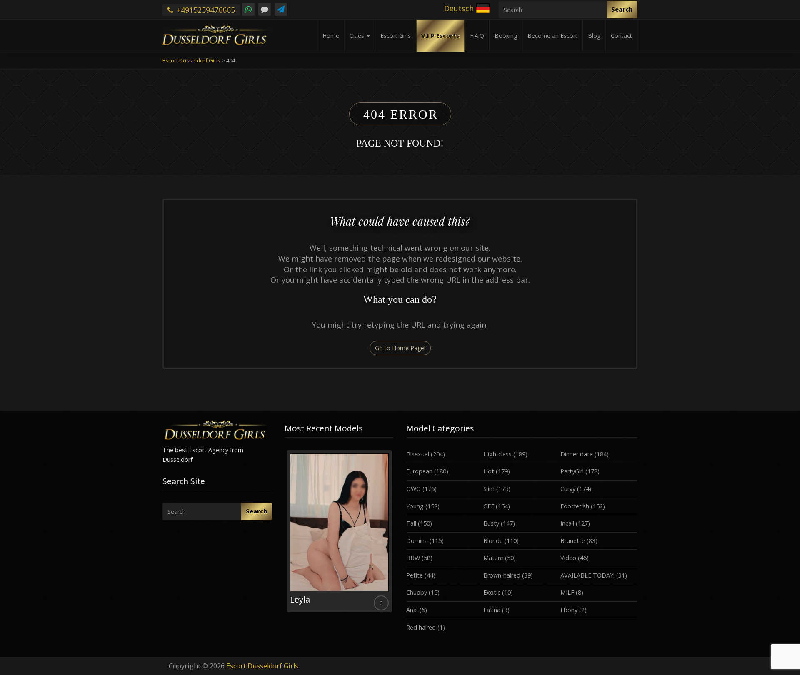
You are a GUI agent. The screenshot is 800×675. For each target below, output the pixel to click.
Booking (506, 36)
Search (622, 9)
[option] (339, 531)
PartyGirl (572, 471)
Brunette (572, 541)
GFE (488, 506)
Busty (491, 523)
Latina (491, 610)
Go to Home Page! (400, 348)
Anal (412, 610)
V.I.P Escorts (440, 36)
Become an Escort (553, 36)
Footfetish (574, 506)
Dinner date (576, 454)
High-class (497, 454)
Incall (567, 523)
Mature (493, 558)
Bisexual (417, 454)
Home (330, 36)
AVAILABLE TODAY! (587, 575)
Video (568, 558)
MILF (567, 592)
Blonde (493, 541)
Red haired (421, 627)
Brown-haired (501, 575)
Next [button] (393, 534)
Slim (489, 489)
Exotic (491, 592)
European (419, 471)
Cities (358, 36)
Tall (411, 523)
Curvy (567, 489)
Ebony (569, 610)
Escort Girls (395, 36)
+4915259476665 (205, 10)
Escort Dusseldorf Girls (262, 665)
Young (415, 506)
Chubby (416, 592)
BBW (413, 558)
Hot (488, 471)
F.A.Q (477, 36)
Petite (414, 575)
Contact (621, 36)
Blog (594, 36)
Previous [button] (284, 534)
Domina (417, 541)
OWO (413, 489)
